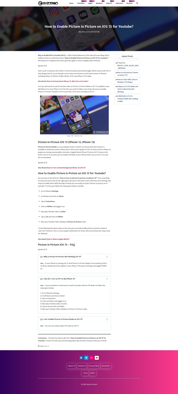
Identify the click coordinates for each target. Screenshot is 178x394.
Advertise (120, 2)
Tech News (81, 2)
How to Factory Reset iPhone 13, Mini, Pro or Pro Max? (67, 81)
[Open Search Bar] (137, 3)
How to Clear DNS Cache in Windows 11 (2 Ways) (127, 81)
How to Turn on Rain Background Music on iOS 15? (66, 167)
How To (46, 346)
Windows (100, 2)
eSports (110, 2)
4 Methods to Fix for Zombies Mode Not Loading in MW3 (127, 99)
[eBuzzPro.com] (48, 3)
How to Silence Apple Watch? (58, 239)
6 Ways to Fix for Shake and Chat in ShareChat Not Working (127, 89)
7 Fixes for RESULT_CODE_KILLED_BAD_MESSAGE (127, 65)
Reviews (130, 2)
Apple (91, 2)
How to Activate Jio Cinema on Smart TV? (127, 74)
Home (71, 3)
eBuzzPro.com (95, 55)
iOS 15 (52, 73)
